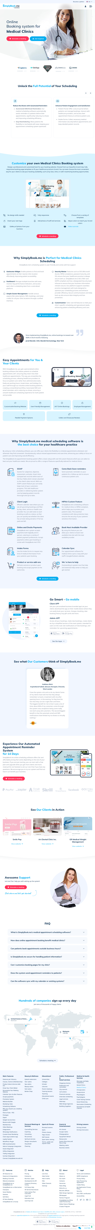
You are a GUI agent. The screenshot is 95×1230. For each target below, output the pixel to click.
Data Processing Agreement (82, 1181)
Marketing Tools (8, 1104)
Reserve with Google (9, 1122)
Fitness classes (46, 1132)
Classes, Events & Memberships (13, 1082)
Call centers (63, 1092)
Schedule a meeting (46, 1060)
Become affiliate (64, 1190)
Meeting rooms (64, 1145)
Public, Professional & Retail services (66, 1078)
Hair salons (28, 1082)
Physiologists (81, 1095)
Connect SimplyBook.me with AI (12, 1158)
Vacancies (62, 1183)
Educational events (48, 1096)
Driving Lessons (82, 1124)
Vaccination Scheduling (84, 1104)
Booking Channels (8, 1178)
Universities (45, 1079)
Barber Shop (28, 1091)
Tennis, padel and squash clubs (47, 1142)
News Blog (62, 1186)
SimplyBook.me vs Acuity (10, 1202)
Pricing (27, 1174)
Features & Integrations (10, 1176)
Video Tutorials (46, 1183)
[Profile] (85, 6)
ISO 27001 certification (84, 1193)
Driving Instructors (83, 1130)
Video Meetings (7, 1127)
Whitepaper (63, 1195)
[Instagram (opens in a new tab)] (90, 1200)
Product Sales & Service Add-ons (12, 1084)
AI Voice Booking (8, 1199)
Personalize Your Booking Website (10, 1091)
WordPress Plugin (8, 1141)
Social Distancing (82, 1102)
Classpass (6, 1189)
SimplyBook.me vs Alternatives (12, 1187)
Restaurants (63, 1139)
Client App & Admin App (10, 1137)
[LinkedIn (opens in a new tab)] (84, 1200)
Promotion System (8, 1099)
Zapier (5, 1117)
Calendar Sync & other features (12, 1094)
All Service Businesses (31, 1189)
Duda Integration (8, 1149)
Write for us (63, 1188)
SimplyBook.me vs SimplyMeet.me (8, 1184)
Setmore (5, 1194)
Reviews (61, 1174)
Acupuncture (81, 1092)
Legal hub (28, 1196)
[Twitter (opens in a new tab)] (81, 1200)
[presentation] (90, 1020)
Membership (7, 1125)
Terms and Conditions (83, 1174)
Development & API (31, 1181)
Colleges (44, 1082)
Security (79, 1191)
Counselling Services (31, 1129)
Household (28, 1144)
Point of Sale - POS (8, 1112)
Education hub (29, 1198)
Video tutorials (73, 226)
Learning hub (29, 1201)
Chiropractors (81, 1090)
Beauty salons (29, 1086)
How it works (46, 1178)
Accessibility (80, 1196)
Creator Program (64, 1206)
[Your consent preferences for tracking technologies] (92, 1227)
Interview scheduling (66, 1096)
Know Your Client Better (10, 1088)
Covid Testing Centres (83, 1099)
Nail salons (28, 1089)
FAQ (43, 1181)
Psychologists (81, 1097)
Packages (6, 1115)
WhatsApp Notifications (10, 1132)
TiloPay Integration (9, 1153)
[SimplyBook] (11, 6)
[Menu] (90, 6)
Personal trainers (47, 1127)
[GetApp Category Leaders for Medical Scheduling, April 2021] (47, 69)
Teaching (45, 1094)
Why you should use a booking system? (12, 1109)
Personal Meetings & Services (32, 1125)
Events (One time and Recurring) (66, 1142)
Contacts (62, 1181)
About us (62, 1176)
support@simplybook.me (23, 1215)
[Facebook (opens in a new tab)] (78, 1200)
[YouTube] (87, 1200)
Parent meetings (47, 1089)
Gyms (43, 1130)
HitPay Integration (8, 1151)
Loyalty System (7, 1139)
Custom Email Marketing (10, 1134)
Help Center (45, 1176)
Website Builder (8, 1101)
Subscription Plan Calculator (30, 1192)
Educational (46, 1076)
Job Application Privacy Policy (84, 1188)
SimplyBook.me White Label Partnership (66, 1201)
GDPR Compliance (82, 1176)
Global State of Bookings (66, 1204)
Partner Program (64, 1198)
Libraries (45, 1086)
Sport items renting (48, 1139)
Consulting (28, 1134)
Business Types (29, 1178)
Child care (45, 1098)
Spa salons (28, 1084)
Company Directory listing (31, 1184)
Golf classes (45, 1137)
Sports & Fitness (48, 1124)
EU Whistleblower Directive (55, 1217)
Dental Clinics (81, 1085)
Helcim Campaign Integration (12, 1146)
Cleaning (27, 1146)
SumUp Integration (9, 1156)
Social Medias (7, 1192)
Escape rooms (63, 1132)
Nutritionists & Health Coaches (83, 1107)
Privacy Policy (81, 1178)
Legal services (63, 1099)
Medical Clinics (81, 1087)
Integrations (6, 1129)
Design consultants (31, 1141)
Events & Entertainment (64, 1125)
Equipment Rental (65, 1136)
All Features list (7, 1174)
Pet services (28, 1136)
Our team (62, 1178)
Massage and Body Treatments (83, 1082)
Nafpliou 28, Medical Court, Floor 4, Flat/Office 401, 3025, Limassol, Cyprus (45, 1212)
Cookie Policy (81, 1185)
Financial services (64, 1094)
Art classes (62, 1129)
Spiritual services (30, 1139)
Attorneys (62, 1101)
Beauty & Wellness (31, 1076)
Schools (44, 1084)
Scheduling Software (9, 1106)
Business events (64, 1148)
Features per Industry (9, 1079)
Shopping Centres (65, 1083)
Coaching (28, 1132)
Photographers (64, 1134)
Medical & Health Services (83, 1077)
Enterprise (28, 1176)
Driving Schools (81, 1127)
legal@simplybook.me (54, 1215)
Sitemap (44, 1186)
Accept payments (8, 1097)
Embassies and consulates (64, 1086)
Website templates (8, 1181)
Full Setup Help (29, 1187)
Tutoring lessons (47, 1091)
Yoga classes (46, 1135)
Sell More (6, 1197)
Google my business (9, 1120)
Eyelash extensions (30, 1079)
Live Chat (45, 1174)
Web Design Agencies (66, 1104)
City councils (63, 1089)
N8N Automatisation (9, 1144)
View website (16, 844)
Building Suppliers (65, 1106)
